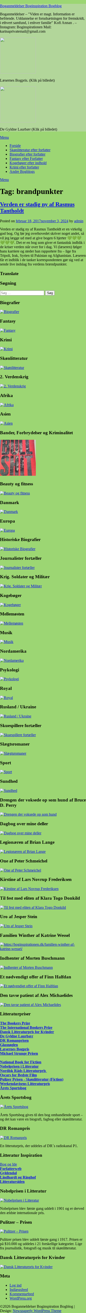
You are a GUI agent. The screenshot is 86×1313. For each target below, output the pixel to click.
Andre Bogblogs (22, 171)
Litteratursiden (12, 1182)
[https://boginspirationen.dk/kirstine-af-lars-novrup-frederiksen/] (29, 889)
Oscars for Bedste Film (18, 1075)
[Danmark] (9, 512)
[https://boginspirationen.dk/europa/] (7, 530)
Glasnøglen (9, 1045)
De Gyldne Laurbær (16, 1036)
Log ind (16, 1285)
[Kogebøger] (10, 605)
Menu (4, 137)
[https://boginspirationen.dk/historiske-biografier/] (17, 549)
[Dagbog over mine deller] (20, 833)
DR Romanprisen (14, 1040)
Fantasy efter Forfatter (26, 159)
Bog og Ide (8, 1164)
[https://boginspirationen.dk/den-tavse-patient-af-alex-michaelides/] (30, 1005)
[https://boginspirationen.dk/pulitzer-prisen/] (14, 1231)
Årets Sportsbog (13, 1088)
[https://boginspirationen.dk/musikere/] (6, 642)
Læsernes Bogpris (14, 1049)
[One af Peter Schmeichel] (20, 870)
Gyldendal (8, 1173)
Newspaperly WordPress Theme (37, 1311)
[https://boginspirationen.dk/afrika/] (7, 405)
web (18, 1169)
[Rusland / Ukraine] (15, 716)
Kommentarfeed (22, 1294)
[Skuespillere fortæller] (18, 735)
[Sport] (6, 772)
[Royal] (6, 698)
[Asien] (6, 423)
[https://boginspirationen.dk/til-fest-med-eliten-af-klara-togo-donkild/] (33, 907)
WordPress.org (21, 1298)
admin (78, 221)
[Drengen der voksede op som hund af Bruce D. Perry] (28, 814)
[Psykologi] (9, 679)
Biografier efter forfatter (27, 154)
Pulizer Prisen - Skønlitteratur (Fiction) (31, 1079)
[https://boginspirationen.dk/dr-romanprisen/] (13, 1138)
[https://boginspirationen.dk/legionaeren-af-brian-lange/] (23, 851)
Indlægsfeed (19, 1290)
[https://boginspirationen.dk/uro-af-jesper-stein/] (16, 926)
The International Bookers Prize (26, 1027)
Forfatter (7, 1169)
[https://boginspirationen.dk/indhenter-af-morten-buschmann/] (26, 967)
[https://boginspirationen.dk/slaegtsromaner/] (13, 753)
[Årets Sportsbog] (14, 1107)
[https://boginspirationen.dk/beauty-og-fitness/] (15, 493)
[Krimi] (6, 349)
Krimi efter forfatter (24, 167)
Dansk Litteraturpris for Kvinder (27, 1032)
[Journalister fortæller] (17, 568)
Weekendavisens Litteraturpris (25, 1084)
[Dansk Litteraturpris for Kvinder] (26, 1267)
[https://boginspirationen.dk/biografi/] (9, 312)
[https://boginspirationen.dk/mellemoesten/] (11, 623)
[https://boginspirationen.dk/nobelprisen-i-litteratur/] (19, 1200)
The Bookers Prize (15, 1023)
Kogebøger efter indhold (28, 163)
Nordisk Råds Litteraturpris (23, 1071)
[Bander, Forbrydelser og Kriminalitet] (18, 474)
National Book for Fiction (20, 1062)
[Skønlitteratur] (12, 368)
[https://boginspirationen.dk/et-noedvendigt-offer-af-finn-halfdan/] (29, 986)
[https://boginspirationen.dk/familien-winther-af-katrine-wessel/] (43, 949)
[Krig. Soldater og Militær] (21, 586)
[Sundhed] (8, 791)
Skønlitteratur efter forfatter (30, 150)
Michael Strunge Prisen (19, 1053)
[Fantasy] (8, 330)
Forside (15, 146)
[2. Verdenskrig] (13, 386)
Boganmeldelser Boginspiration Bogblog (31, 6)
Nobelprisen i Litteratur (19, 1066)
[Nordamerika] (12, 660)
